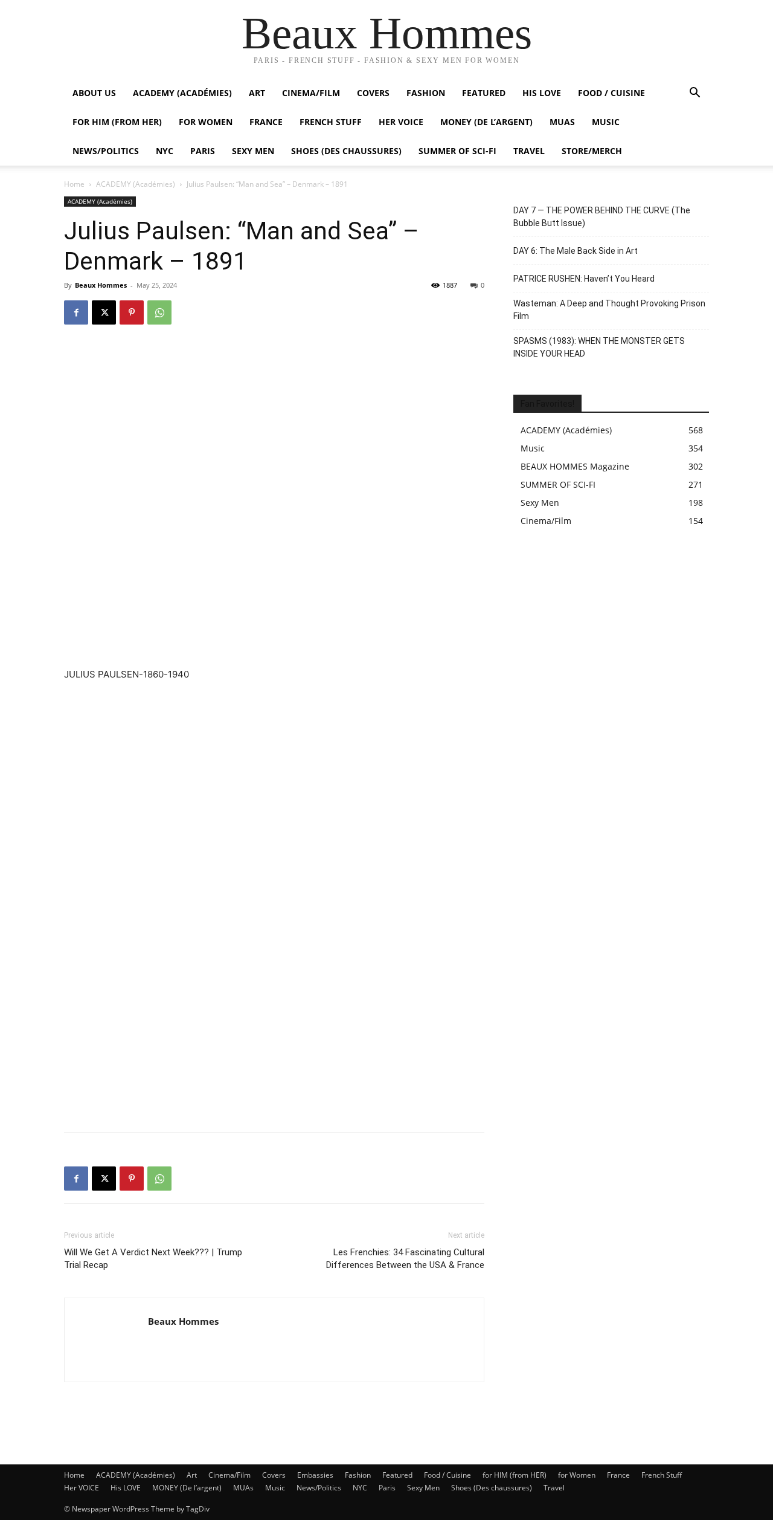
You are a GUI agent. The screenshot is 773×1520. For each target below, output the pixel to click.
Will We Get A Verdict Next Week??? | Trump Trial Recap (153, 1258)
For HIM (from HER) (117, 122)
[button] (694, 94)
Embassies (315, 1475)
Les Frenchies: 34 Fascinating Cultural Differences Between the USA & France (405, 1258)
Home (74, 184)
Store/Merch (592, 151)
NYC (164, 151)
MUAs (562, 122)
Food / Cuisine (611, 93)
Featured (483, 93)
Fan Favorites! (547, 404)
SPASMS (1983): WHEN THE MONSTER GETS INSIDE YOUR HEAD (599, 347)
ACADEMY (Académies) (182, 93)
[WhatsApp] (159, 312)
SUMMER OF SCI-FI (457, 151)
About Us (94, 93)
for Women (576, 1475)
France (266, 122)
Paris (202, 151)
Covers (373, 93)
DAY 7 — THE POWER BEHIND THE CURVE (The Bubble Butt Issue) (601, 216)
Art (257, 93)
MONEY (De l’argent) (486, 122)
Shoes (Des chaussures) (346, 151)
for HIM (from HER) (515, 1475)
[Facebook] (76, 312)
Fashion (425, 93)
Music (606, 122)
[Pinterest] (132, 312)
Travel (529, 151)
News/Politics (105, 151)
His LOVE (541, 93)
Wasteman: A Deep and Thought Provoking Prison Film (609, 310)
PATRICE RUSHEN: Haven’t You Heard (584, 278)
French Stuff (331, 122)
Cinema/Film (311, 93)
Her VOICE (401, 122)
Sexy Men (253, 151)
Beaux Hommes (101, 284)
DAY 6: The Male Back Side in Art (575, 251)
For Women (206, 122)
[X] (104, 312)
